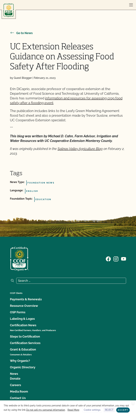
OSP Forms (17, 312)
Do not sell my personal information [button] (45, 410)
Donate (15, 378)
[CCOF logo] (9, 10)
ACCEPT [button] (123, 410)
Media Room (19, 391)
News (14, 373)
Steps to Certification (25, 336)
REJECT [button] (109, 410)
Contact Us (18, 398)
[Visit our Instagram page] (115, 259)
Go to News (24, 33)
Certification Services (25, 343)
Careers (15, 385)
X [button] (133, 403)
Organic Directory (22, 367)
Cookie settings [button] (92, 410)
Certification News (23, 325)
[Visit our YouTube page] (123, 259)
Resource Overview (24, 305)
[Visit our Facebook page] (108, 259)
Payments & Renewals (26, 299)
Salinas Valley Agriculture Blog (80, 149)
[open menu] (131, 5)
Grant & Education (23, 349)
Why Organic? (20, 360)
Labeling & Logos (22, 318)
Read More (73, 410)
